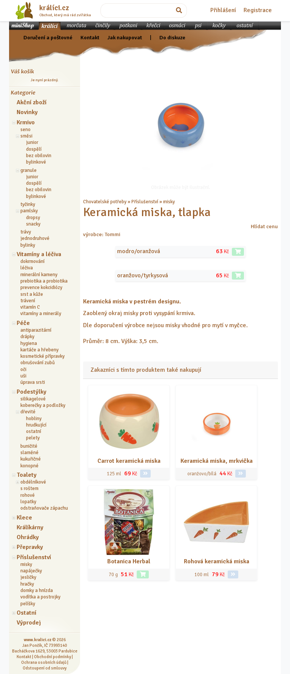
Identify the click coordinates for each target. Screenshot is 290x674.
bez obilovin (38, 156)
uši (23, 376)
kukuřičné (30, 459)
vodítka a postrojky (40, 597)
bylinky (27, 245)
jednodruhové (34, 238)
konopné (29, 466)
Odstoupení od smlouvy (44, 668)
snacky (33, 224)
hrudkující (36, 425)
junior (32, 142)
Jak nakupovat (124, 37)
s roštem (29, 488)
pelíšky (27, 604)
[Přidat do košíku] (238, 252)
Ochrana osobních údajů (43, 662)
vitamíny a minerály (40, 314)
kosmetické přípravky (42, 356)
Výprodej (29, 622)
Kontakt (89, 37)
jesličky (28, 577)
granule (28, 170)
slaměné (29, 453)
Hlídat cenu (264, 226)
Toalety (27, 475)
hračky (27, 584)
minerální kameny (38, 275)
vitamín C (30, 307)
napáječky (31, 571)
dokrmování (32, 261)
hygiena (28, 343)
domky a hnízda (36, 590)
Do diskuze (172, 37)
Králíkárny (30, 527)
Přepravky (30, 547)
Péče (23, 323)
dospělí (34, 149)
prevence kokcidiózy (41, 287)
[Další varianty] (145, 474)
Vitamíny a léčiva (39, 254)
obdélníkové (33, 482)
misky (26, 564)
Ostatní (26, 613)
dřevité (27, 412)
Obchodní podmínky (52, 656)
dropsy (33, 218)
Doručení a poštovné (47, 37)
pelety (33, 438)
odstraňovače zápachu (44, 508)
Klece (24, 517)
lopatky (28, 502)
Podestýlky (31, 392)
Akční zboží (31, 102)
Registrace (258, 10)
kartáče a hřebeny (39, 350)
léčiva (26, 268)
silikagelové (33, 399)
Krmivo (26, 122)
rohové (27, 495)
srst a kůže (31, 294)
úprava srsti (32, 382)
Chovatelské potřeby (104, 202)
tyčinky (27, 204)
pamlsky (29, 211)
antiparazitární (35, 330)
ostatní (33, 431)
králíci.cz (54, 7)
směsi (26, 136)
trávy (25, 232)
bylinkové (36, 162)
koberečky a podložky (42, 405)
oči (23, 369)
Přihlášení (223, 10)
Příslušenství (34, 557)
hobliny (34, 419)
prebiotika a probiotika (44, 281)
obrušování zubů (37, 363)
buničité (28, 446)
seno (25, 130)
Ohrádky (28, 537)
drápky (27, 337)
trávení (27, 301)
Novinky (27, 112)
